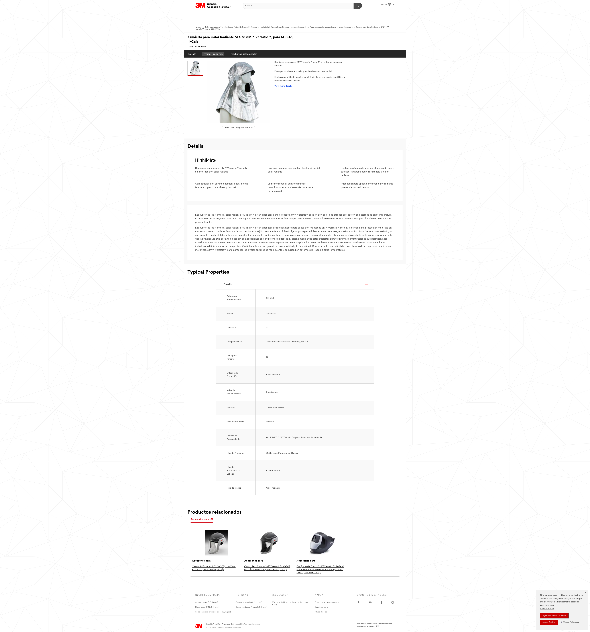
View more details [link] (283, 86)
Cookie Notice (547, 609)
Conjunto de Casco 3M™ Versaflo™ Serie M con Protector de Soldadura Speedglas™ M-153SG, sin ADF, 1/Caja (320, 569)
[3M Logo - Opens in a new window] (213, 5)
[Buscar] (358, 6)
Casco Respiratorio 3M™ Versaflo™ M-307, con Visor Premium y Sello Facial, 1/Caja (267, 568)
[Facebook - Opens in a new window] (381, 602)
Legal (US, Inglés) (213, 624)
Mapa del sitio (321, 612)
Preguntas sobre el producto (327, 602)
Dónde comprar (321, 607)
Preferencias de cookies (250, 624)
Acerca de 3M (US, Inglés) (206, 602)
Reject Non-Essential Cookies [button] (554, 616)
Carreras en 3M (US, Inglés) (207, 607)
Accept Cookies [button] (549, 622)
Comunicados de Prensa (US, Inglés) (251, 607)
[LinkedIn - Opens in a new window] (359, 602)
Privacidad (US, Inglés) (231, 624)
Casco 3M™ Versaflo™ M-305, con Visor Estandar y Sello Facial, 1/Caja (214, 568)
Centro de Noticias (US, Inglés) (249, 602)
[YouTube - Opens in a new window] (370, 602)
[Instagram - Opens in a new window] (392, 602)
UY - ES (384, 5)
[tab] (202, 519)
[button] (569, 622)
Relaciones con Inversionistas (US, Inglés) (213, 612)
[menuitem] (192, 54)
